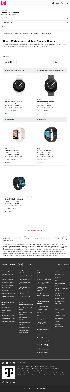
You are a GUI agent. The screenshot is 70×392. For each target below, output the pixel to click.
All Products (34, 33)
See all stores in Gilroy (35, 230)
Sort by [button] (60, 62)
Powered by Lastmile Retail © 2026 (35, 389)
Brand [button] (7, 62)
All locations (6, 33)
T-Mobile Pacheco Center (20, 33)
